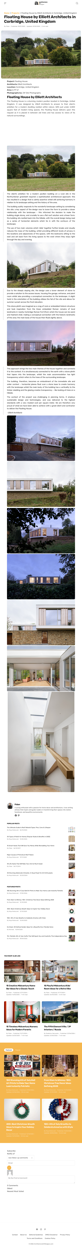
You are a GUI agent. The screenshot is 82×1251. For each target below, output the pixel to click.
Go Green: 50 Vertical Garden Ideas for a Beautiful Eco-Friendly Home (30, 927)
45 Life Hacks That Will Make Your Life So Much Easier (25, 864)
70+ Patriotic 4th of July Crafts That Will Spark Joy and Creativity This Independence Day (37, 936)
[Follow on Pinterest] (19, 816)
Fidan (8, 26)
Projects (15, 13)
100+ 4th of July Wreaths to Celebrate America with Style (26, 918)
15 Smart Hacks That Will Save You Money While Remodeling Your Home (30, 845)
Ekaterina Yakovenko (52, 1033)
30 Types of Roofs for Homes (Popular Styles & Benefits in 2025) (28, 836)
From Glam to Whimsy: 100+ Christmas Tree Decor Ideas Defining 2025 (30, 900)
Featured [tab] (9, 1050)
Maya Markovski (13, 1090)
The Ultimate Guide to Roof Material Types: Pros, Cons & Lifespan (28, 827)
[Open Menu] (5, 3)
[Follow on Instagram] (41, 1229)
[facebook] (16, 816)
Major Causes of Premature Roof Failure (20, 855)
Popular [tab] (17, 1050)
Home (6, 13)
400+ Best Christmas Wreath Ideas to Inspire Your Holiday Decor (28, 909)
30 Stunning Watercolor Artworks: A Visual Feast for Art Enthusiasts (30, 873)
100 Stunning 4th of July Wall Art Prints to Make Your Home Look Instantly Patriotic (35, 890)
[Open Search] (77, 3)
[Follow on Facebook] (37, 1229)
